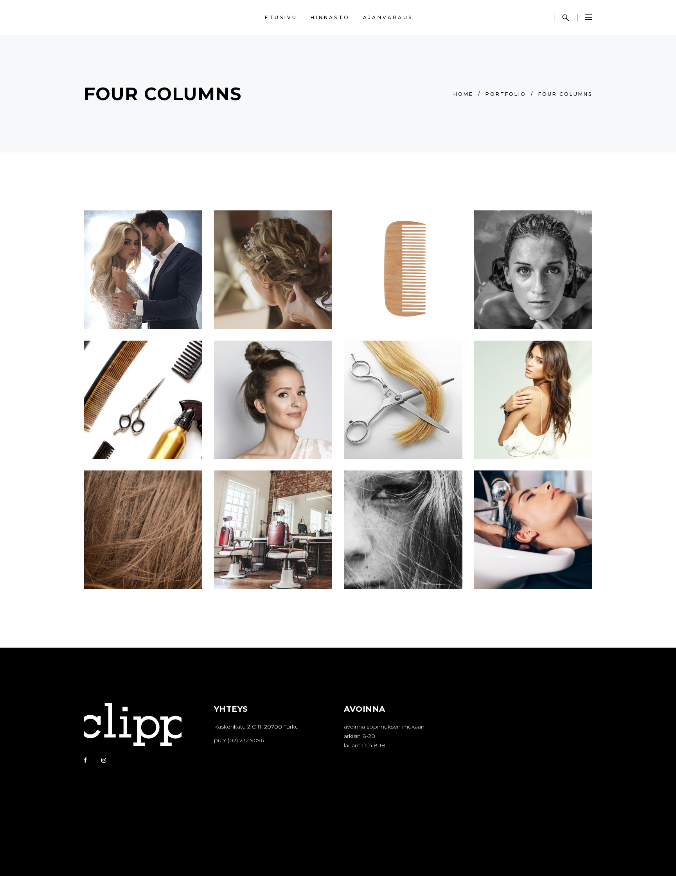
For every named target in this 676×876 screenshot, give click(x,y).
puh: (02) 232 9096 (239, 740)
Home (463, 94)
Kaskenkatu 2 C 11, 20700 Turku (256, 726)
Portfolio (505, 94)
